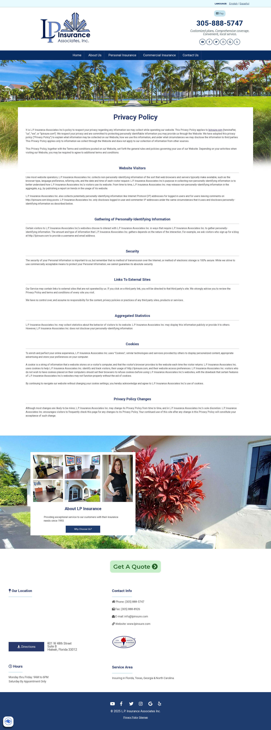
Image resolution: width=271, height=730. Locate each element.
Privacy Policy (130, 717)
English (233, 3)
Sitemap (143, 717)
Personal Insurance (122, 55)
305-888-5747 (220, 23)
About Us (94, 55)
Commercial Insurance (159, 55)
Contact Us (191, 55)
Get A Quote (132, 566)
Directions (27, 647)
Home (77, 55)
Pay (221, 13)
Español (244, 3)
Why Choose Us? (83, 529)
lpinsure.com (215, 129)
